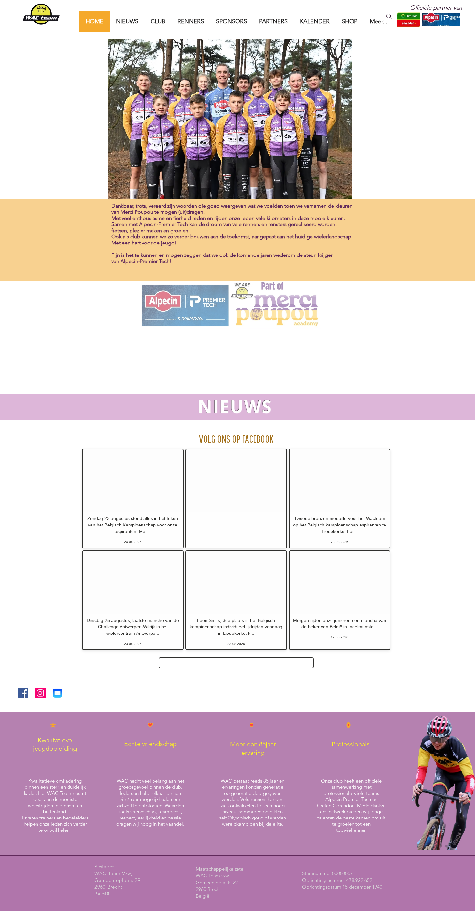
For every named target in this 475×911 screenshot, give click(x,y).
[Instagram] (40, 693)
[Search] (389, 16)
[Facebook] (23, 693)
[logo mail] (57, 693)
